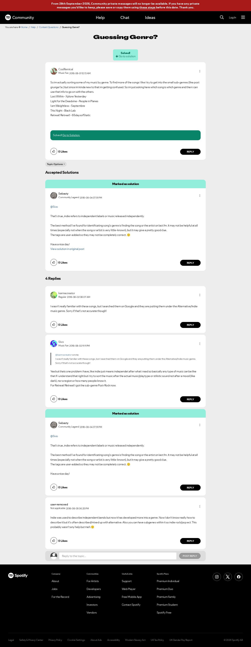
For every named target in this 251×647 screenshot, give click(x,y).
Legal (11, 640)
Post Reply (190, 556)
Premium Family (166, 597)
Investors (92, 605)
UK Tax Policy (157, 640)
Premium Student (167, 605)
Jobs (54, 589)
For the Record (60, 597)
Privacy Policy (55, 640)
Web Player (129, 589)
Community (23, 17)
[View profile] (53, 71)
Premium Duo (165, 589)
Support (127, 581)
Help (100, 17)
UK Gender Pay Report (180, 640)
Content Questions (49, 27)
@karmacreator (63, 354)
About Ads (96, 640)
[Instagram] (217, 577)
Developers (94, 589)
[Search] (222, 17)
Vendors (92, 612)
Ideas (150, 17)
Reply (190, 151)
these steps (147, 7)
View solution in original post (67, 249)
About (55, 581)
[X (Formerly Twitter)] (228, 577)
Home (24, 27)
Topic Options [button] (55, 164)
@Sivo (54, 207)
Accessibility (113, 640)
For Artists (93, 581)
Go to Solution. (71, 135)
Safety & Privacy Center (31, 640)
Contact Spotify (131, 605)
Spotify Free (164, 612)
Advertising (93, 597)
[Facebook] (239, 577)
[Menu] (243, 17)
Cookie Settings (76, 640)
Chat (124, 17)
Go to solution (127, 56)
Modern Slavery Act (135, 640)
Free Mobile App (132, 597)
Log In (232, 17)
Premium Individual (168, 581)
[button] (199, 71)
